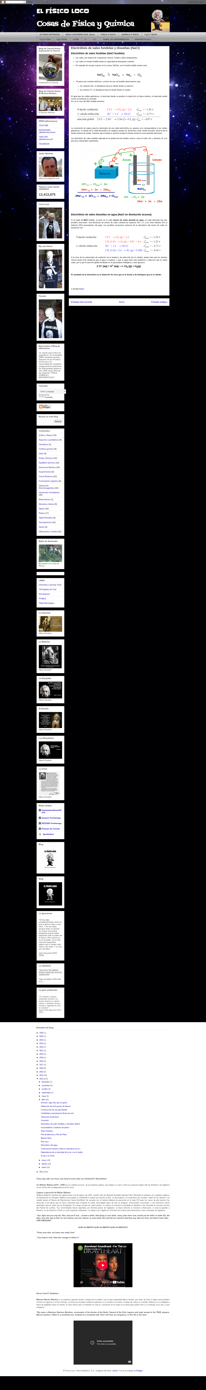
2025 (41, 1036)
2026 (41, 1033)
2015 (41, 1072)
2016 (41, 1068)
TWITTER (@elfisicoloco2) (46, 138)
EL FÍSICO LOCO (63, 11)
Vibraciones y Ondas (48, 531)
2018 (41, 1061)
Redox (81, 289)
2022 (41, 1047)
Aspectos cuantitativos (49, 440)
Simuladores (44, 594)
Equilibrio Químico (47, 463)
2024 (41, 1040)
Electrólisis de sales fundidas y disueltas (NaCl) (60, 1124)
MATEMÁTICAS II (143, 39)
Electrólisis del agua (49, 1145)
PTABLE (42, 598)
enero (44, 1167)
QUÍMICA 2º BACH (130, 34)
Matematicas (44, 499)
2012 (41, 1172)
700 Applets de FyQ (47, 589)
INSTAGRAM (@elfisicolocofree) (47, 131)
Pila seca (44, 1142)
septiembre (46, 1093)
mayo (44, 1096)
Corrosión (45, 1120)
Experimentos (45, 472)
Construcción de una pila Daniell (54, 1110)
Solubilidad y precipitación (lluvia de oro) (57, 1113)
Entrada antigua (159, 302)
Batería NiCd (46, 1138)
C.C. (95, 39)
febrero (45, 1164)
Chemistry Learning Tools (50, 585)
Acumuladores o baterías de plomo (55, 1127)
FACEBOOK (44, 144)
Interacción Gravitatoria (49, 492)
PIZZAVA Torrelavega (52, 823)
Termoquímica (45, 522)
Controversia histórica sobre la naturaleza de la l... (61, 1149)
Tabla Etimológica (46, 603)
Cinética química (46, 449)
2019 (41, 1058)
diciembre (46, 1082)
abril (44, 1100)
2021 (41, 1051)
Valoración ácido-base (50, 1117)
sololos (115, 1371)
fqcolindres (48, 834)
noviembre (46, 1085)
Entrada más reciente (81, 302)
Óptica (42, 509)
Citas (41, 453)
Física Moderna (46, 476)
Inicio (121, 302)
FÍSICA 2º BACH (108, 34)
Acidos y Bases (45, 435)
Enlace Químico (46, 458)
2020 (41, 1054)
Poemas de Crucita (51, 829)
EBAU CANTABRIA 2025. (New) (80, 34)
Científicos (43, 444)
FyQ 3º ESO (45, 39)
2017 (41, 1065)
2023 (41, 1043)
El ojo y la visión (47, 1156)
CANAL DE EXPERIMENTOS (116, 39)
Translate (48, 397)
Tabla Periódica (45, 518)
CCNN (76, 39)
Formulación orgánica (48, 481)
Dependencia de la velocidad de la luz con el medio (62, 1152)
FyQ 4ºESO (62, 39)
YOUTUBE (43, 125)
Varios (41, 527)
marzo (44, 1160)
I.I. (86, 39)
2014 (41, 1075)
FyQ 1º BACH (151, 34)
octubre (45, 1089)
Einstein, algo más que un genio (54, 1103)
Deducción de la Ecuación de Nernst (55, 1106)
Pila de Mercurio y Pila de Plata (54, 1134)
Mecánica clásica (46, 504)
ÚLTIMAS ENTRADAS (50, 34)
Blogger (139, 1371)
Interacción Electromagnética (46, 486)
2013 (41, 1079)
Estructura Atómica (47, 467)
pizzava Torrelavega (51, 818)
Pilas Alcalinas (47, 1131)
